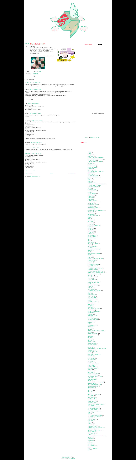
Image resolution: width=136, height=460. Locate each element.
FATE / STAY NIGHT (92, 235)
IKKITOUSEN (90, 275)
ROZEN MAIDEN (91, 365)
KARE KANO (90, 287)
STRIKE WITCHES (91, 398)
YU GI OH (90, 444)
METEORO (90, 317)
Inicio (51, 173)
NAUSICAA (90, 336)
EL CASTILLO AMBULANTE (94, 225)
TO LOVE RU (91, 418)
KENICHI (90, 293)
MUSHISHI (90, 328)
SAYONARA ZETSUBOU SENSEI (95, 376)
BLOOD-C (90, 179)
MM (89, 323)
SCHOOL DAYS (91, 377)
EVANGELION (91, 231)
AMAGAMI (90, 155)
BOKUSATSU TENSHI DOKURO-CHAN (96, 184)
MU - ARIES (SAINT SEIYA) (37, 44)
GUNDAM (90, 256)
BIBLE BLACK (90, 174)
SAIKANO (90, 369)
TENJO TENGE (91, 405)
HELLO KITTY (91, 261)
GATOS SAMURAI (92, 246)
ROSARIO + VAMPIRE (93, 364)
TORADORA (90, 420)
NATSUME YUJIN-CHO (93, 335)
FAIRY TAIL (90, 233)
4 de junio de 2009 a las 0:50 (35, 89)
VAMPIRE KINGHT (92, 433)
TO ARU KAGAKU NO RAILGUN (95, 415)
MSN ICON (90, 326)
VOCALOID (90, 434)
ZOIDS (89, 449)
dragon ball (90, 222)
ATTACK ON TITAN (92, 164)
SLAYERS (90, 393)
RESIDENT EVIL (91, 362)
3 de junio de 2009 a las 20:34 (36, 82)
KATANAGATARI (91, 289)
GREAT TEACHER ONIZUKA (94, 253)
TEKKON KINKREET (92, 402)
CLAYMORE (90, 196)
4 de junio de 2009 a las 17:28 (33, 147)
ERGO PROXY (91, 228)
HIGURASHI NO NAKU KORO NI (95, 268)
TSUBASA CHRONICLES (93, 426)
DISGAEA (90, 217)
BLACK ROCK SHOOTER (93, 175)
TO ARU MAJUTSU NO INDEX (94, 416)
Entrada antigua (72, 173)
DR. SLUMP (90, 221)
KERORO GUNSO (92, 294)
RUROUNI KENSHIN (92, 366)
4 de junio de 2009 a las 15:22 (36, 142)
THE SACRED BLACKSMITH (94, 408)
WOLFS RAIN (91, 438)
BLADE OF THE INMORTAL (94, 177)
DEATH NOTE (91, 209)
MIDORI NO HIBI (91, 321)
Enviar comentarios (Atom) (35, 176)
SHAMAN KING (91, 387)
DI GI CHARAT (91, 214)
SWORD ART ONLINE (93, 400)
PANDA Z (90, 353)
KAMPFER (90, 283)
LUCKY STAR (90, 307)
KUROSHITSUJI (91, 303)
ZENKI (89, 447)
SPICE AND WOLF (92, 397)
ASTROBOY (90, 163)
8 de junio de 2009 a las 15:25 (36, 153)
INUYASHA (90, 278)
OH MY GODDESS (92, 344)
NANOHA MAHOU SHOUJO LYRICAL (96, 330)
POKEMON (90, 357)
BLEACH (89, 178)
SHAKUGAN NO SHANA (93, 386)
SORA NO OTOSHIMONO (94, 394)
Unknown (27, 153)
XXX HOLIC (90, 443)
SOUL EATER (91, 395)
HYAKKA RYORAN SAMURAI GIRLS (95, 271)
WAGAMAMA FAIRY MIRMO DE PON (96, 436)
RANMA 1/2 (90, 361)
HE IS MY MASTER (92, 260)
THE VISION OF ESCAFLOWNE (94, 411)
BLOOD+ (90, 181)
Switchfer (27, 82)
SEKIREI (89, 380)
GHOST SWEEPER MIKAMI (94, 249)
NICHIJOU (90, 340)
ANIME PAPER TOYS (66, 457)
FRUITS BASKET (91, 242)
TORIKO (90, 422)
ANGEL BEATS (91, 156)
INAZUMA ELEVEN (92, 276)
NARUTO (90, 332)
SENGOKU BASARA (92, 383)
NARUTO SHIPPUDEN (93, 333)
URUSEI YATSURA (92, 431)
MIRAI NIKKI (90, 322)
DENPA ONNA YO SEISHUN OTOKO (96, 210)
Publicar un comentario (30, 171)
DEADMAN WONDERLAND (94, 207)
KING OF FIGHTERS (92, 297)
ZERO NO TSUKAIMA (92, 448)
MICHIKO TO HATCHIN (93, 319)
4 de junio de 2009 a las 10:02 (35, 113)
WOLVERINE (91, 440)
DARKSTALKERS (91, 206)
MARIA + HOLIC (91, 310)
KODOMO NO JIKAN (92, 301)
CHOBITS (90, 192)
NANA (89, 329)
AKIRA (89, 153)
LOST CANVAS (91, 304)
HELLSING (90, 263)
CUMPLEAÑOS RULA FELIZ (94, 202)
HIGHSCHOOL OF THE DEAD (94, 267)
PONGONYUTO (91, 358)
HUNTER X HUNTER (92, 269)
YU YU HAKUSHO (92, 445)
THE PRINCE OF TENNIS (93, 407)
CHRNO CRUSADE (92, 193)
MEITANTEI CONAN (92, 315)
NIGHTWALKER (91, 341)
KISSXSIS (89, 300)
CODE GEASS (91, 197)
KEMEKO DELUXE (92, 292)
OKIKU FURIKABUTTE (92, 346)
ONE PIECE (90, 347)
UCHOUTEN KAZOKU (93, 429)
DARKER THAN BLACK (93, 204)
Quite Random (71, 458)
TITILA (89, 413)
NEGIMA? (90, 339)
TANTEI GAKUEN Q (92, 401)
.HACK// (90, 152)
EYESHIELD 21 (91, 232)
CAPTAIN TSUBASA (92, 189)
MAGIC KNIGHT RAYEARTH (94, 308)
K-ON (89, 281)
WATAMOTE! (91, 437)
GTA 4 (89, 254)
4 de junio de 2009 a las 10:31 (37, 120)
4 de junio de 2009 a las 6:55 (33, 103)
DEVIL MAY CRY (91, 213)
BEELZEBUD (90, 173)
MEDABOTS (90, 314)
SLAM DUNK (90, 391)
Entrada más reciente (29, 173)
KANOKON (90, 286)
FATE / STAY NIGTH (92, 236)
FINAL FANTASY (91, 238)
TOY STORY (90, 423)
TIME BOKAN (91, 412)
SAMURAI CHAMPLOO (93, 375)
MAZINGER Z (91, 312)
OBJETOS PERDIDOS (92, 343)
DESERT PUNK (91, 211)
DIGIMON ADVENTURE (93, 215)
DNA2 (89, 218)
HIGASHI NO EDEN (92, 265)
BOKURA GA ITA (91, 182)
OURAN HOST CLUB (92, 351)
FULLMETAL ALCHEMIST (93, 243)
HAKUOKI (90, 257)
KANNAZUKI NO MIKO (93, 285)
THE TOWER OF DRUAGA (93, 409)
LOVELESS (90, 305)
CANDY (89, 188)
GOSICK (89, 251)
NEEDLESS (90, 337)
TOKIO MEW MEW (92, 419)
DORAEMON (91, 220)
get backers (90, 247)
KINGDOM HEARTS (92, 299)
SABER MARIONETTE (92, 368)
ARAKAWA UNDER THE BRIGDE (95, 161)
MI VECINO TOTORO (93, 318)
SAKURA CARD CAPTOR (93, 373)
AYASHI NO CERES (92, 166)
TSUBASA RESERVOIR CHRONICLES (96, 427)
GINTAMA (90, 250)
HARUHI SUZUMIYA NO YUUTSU (95, 258)
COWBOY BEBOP (92, 200)
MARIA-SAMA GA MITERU (94, 311)
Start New (92, 137)
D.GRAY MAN (91, 203)
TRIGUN (90, 425)
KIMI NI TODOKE (91, 296)
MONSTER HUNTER (92, 325)
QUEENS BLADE (91, 359)
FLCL (89, 239)
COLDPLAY (90, 199)
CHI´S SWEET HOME (92, 191)
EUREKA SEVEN (91, 229)
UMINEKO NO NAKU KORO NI (95, 430)
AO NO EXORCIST (92, 160)
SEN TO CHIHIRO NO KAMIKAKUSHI (96, 382)
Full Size (97, 137)
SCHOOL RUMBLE (92, 379)
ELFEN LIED (90, 227)
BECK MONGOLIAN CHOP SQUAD (95, 171)
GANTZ (89, 245)
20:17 (40, 71)
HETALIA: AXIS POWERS (93, 264)
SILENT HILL (90, 390)
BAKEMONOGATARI (92, 167)
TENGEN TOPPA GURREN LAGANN (96, 404)
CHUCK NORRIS (91, 195)
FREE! (89, 240)
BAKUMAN (90, 168)
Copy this (87, 137)
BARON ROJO (91, 170)
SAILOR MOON (91, 371)
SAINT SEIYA (35, 73)
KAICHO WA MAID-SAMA (93, 282)
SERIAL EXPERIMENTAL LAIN (94, 384)
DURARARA (90, 224)
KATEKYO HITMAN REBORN (94, 290)
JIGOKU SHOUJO (92, 279)
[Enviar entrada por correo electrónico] (34, 75)
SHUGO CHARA (91, 389)
